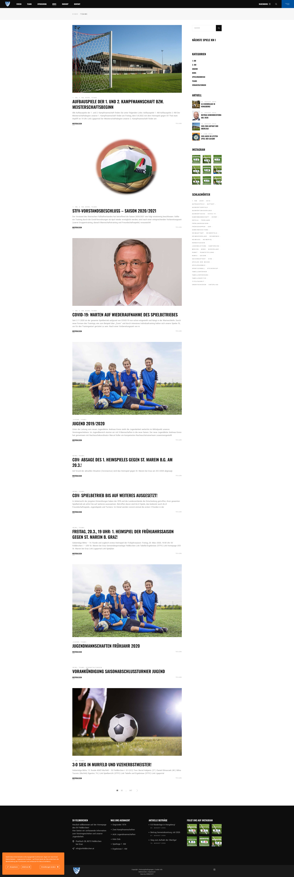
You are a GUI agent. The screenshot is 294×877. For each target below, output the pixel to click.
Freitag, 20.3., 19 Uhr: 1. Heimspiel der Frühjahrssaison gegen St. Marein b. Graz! (123, 534)
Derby (214, 217)
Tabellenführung (200, 275)
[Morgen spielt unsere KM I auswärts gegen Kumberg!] (217, 170)
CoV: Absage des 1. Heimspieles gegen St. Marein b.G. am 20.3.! (122, 462)
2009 (201, 201)
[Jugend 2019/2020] (127, 378)
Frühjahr (205, 220)
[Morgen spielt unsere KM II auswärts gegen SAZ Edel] (217, 159)
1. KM (75, 98)
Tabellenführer (199, 271)
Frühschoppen (199, 226)
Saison (203, 255)
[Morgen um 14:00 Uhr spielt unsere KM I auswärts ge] (196, 180)
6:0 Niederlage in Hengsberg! (208, 105)
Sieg (210, 259)
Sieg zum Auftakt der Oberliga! (209, 127)
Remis (195, 255)
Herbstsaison (198, 243)
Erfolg (195, 220)
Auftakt (211, 204)
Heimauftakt (198, 233)
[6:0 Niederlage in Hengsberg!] (196, 104)
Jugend (76, 420)
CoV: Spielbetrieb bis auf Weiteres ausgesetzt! (114, 495)
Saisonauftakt (199, 259)
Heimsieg (196, 239)
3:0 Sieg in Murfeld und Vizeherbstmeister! (111, 764)
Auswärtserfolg (200, 207)
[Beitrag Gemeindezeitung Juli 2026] (196, 115)
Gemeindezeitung (200, 230)
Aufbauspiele (198, 204)
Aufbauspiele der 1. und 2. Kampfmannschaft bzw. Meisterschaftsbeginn (118, 104)
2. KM (81, 98)
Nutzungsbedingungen (146, 870)
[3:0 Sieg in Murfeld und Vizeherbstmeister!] (127, 722)
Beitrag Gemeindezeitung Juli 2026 (211, 116)
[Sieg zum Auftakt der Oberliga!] (196, 126)
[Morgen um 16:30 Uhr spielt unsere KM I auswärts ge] (196, 170)
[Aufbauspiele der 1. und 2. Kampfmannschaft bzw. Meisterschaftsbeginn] (127, 59)
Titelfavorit (198, 281)
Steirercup (212, 268)
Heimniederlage (199, 236)
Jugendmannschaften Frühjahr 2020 (106, 646)
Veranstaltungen (94, 667)
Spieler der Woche (201, 262)
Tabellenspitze (199, 278)
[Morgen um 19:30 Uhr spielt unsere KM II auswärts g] (192, 841)
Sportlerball (198, 268)
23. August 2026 (208, 102)
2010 (208, 201)
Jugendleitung (199, 246)
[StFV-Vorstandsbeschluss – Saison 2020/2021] (127, 168)
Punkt (195, 252)
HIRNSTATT (150, 874)
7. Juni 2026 (207, 134)
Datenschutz (143, 872)
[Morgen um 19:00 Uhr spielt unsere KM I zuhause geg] (207, 159)
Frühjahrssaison (200, 223)
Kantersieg (214, 246)
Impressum (151, 872)
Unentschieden (199, 284)
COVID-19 (212, 214)
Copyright (135, 870)
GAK (209, 226)
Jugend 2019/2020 (88, 423)
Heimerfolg (211, 233)
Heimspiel (207, 239)
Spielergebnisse (198, 77)
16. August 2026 (208, 124)
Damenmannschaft (200, 217)
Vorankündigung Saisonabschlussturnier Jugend (118, 671)
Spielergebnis (199, 265)
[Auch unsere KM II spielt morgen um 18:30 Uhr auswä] (207, 180)
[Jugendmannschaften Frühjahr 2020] (127, 600)
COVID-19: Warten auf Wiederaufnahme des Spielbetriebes (125, 314)
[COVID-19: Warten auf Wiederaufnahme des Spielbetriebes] (127, 272)
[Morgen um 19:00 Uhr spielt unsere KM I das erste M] (217, 180)
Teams (94, 98)
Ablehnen (25, 867)
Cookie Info (158, 870)
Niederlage (213, 249)
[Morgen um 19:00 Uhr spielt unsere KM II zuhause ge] (196, 159)
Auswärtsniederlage (202, 210)
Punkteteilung (207, 252)
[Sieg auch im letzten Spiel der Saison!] (196, 137)
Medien (195, 249)
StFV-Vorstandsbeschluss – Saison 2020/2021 (114, 211)
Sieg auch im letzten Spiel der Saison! (209, 137)
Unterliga (213, 284)
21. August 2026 (208, 113)
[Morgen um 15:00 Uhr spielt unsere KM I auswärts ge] (217, 829)
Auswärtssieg (198, 214)
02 (122, 790)
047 (130, 790)
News (87, 98)
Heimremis (214, 236)
